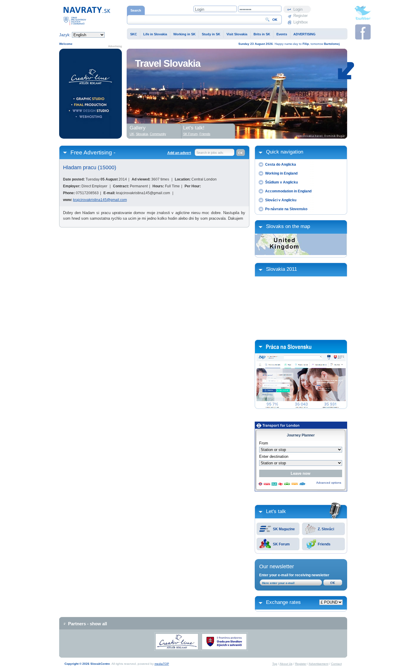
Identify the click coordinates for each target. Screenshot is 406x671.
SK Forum (281, 544)
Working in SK (184, 34)
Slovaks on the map (288, 226)
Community (158, 134)
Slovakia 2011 (281, 269)
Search (135, 10)
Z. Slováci (326, 529)
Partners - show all (87, 623)
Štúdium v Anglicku (281, 182)
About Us (286, 663)
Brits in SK (262, 34)
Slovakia (142, 134)
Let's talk (276, 511)
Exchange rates (283, 602)
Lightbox (300, 22)
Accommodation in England (288, 191)
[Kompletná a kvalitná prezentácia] (90, 94)
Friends (324, 544)
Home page (69, 8)
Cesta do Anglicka (280, 164)
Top (274, 663)
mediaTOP (162, 663)
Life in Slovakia (155, 34)
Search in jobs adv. (210, 152)
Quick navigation (284, 152)
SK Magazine (284, 529)
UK (132, 134)
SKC (133, 34)
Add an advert (179, 153)
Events (281, 34)
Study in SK (211, 34)
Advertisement (318, 663)
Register (300, 15)
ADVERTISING (304, 34)
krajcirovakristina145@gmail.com (100, 200)
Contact (336, 663)
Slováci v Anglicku (280, 200)
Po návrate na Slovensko (286, 209)
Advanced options (328, 482)
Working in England (281, 173)
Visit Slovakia (236, 34)
